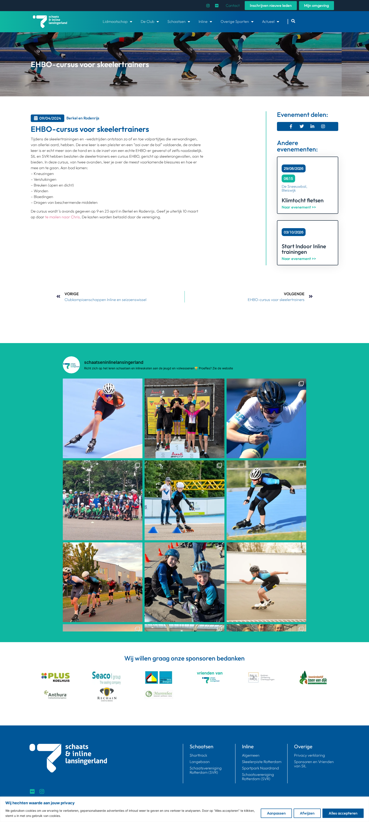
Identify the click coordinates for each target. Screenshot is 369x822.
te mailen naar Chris (62, 216)
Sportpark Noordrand (260, 768)
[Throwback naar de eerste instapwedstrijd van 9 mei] (184, 500)
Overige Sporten (235, 21)
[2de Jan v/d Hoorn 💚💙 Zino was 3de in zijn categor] (102, 582)
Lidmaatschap (115, 21)
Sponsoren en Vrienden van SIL (314, 764)
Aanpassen (276, 813)
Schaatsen (176, 21)
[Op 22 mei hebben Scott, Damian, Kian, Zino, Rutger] (266, 500)
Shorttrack (198, 755)
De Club (147, 21)
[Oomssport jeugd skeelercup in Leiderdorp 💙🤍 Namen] (184, 582)
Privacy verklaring (309, 755)
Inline (203, 21)
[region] (184, 809)
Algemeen (250, 755)
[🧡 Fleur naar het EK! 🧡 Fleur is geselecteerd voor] (102, 418)
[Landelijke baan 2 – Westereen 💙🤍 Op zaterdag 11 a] (266, 582)
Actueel (268, 21)
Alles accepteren (343, 813)
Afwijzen (307, 813)
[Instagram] (208, 5)
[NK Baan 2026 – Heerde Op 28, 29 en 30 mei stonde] (266, 418)
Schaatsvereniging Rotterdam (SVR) (206, 770)
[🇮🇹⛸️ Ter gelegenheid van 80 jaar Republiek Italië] (102, 500)
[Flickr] (217, 5)
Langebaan (200, 762)
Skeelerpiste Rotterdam (261, 762)
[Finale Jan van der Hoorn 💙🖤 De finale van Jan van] (184, 418)
